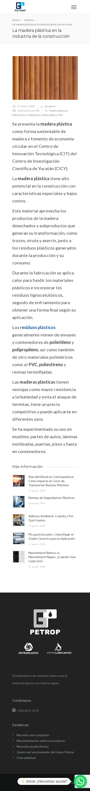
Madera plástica (58, 110)
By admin (50, 106)
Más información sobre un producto (41, 741)
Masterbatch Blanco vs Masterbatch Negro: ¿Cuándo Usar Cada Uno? (52, 557)
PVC (60, 115)
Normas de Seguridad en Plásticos (51, 498)
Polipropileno (49, 115)
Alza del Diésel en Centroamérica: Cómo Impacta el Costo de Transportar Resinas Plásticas (51, 481)
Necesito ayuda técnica (32, 746)
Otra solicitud (26, 758)
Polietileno (34, 115)
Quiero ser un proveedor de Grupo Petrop (45, 752)
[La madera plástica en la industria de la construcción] (45, 78)
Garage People (54, 783)
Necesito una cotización (33, 735)
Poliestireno (19, 115)
